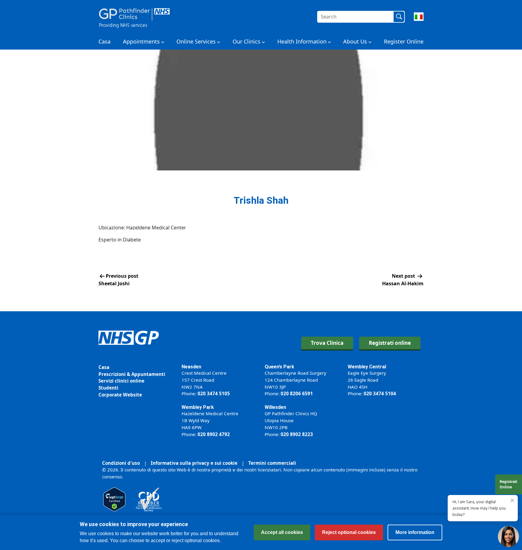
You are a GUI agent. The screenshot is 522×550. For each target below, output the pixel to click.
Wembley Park (198, 407)
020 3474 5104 (380, 393)
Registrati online (390, 342)
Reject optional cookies (349, 532)
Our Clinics (246, 41)
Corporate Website (120, 395)
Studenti (108, 388)
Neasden (191, 367)
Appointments (141, 41)
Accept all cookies (282, 532)
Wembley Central (367, 367)
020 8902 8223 (297, 434)
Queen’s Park (279, 367)
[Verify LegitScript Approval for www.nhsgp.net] (114, 499)
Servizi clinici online (121, 381)
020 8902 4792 (214, 434)
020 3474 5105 (214, 393)
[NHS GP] (134, 17)
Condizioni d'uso (121, 463)
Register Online (404, 41)
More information (414, 532)
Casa (104, 41)
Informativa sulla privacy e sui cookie (194, 463)
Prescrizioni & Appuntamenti (131, 374)
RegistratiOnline (508, 484)
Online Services (196, 41)
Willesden (275, 407)
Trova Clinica (327, 342)
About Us (355, 41)
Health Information (302, 41)
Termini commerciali (272, 463)
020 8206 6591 (297, 393)
